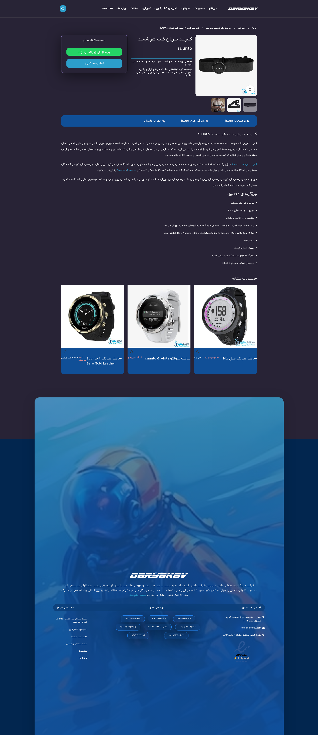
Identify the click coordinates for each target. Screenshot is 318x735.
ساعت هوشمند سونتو (218, 28)
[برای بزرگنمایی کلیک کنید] (250, 89)
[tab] (237, 121)
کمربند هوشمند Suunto (244, 164)
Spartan (121, 170)
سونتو (241, 28)
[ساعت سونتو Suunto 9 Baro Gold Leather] (92, 316)
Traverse (131, 170)
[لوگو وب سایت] (243, 9)
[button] (158, 627)
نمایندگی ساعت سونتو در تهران (166, 72)
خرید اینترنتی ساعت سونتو (168, 69)
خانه (254, 28)
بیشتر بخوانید (137, 595)
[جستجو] (63, 8)
